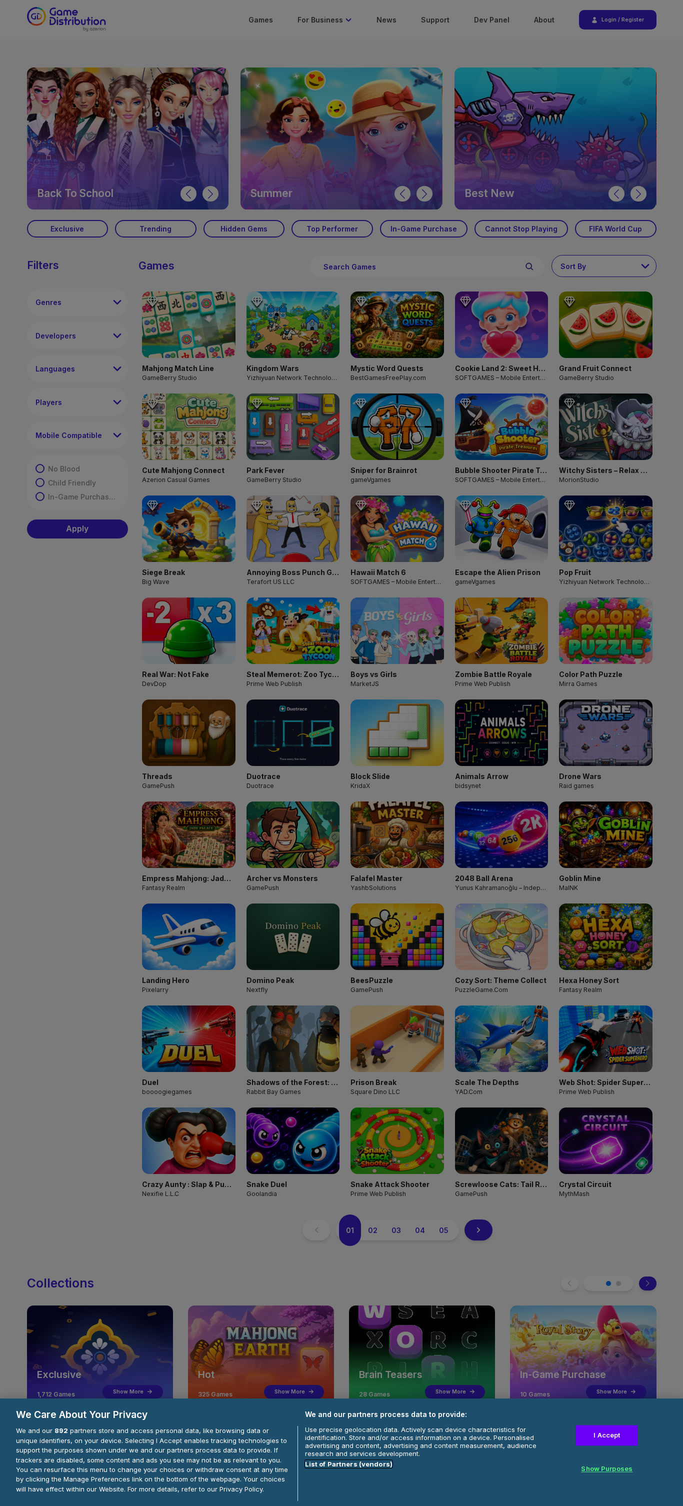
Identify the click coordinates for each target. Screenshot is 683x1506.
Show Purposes (606, 1469)
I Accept (607, 1435)
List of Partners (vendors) (348, 1464)
